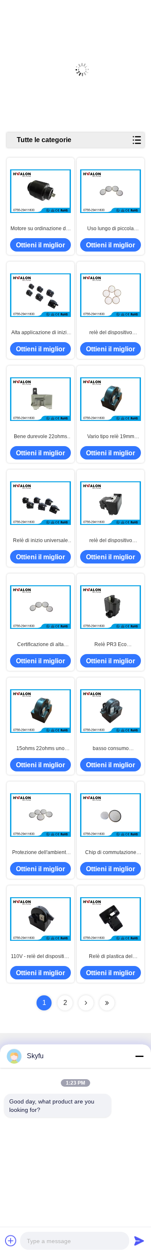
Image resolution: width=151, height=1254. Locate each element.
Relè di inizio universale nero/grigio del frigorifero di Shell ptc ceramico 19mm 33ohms (40, 540)
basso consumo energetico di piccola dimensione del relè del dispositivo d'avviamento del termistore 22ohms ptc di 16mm (110, 748)
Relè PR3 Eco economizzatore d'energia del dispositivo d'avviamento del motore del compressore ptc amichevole (110, 644)
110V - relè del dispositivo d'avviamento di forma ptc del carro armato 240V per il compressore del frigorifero (40, 956)
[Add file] (11, 1240)
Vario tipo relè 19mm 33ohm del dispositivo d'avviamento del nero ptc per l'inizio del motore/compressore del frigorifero (110, 437)
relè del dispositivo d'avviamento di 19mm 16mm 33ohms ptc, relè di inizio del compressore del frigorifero (111, 540)
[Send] (139, 1240)
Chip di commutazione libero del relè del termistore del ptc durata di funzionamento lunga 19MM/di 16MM (111, 852)
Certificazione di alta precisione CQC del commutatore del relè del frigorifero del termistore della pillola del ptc (40, 644)
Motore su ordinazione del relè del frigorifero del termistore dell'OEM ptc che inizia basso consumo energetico (40, 229)
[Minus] (139, 1056)
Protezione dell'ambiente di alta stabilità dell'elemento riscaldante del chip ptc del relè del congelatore (40, 852)
